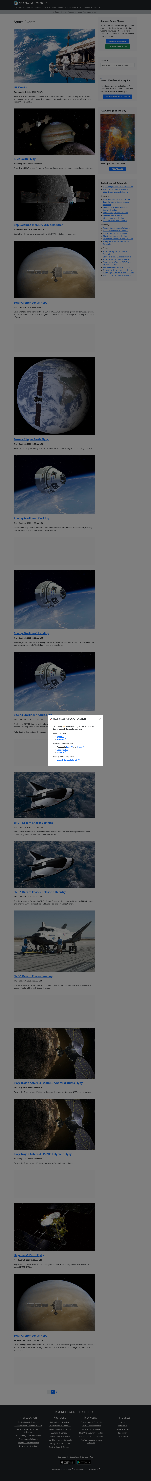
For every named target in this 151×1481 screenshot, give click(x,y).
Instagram (62, 749)
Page (68, 747)
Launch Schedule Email (67, 760)
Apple (59, 736)
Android (60, 739)
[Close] (100, 719)
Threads (60, 752)
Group (80, 747)
